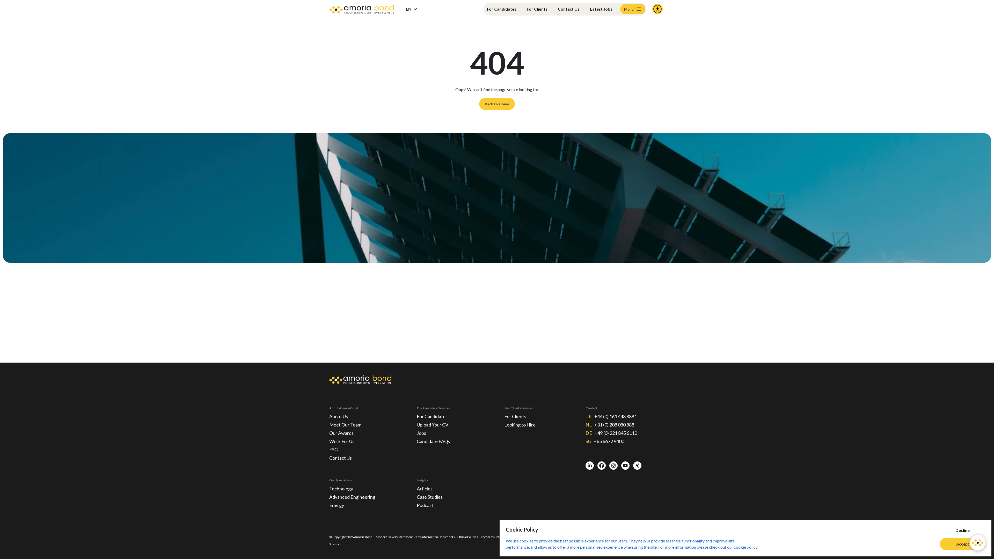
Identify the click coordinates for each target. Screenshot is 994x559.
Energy (336, 505)
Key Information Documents (435, 537)
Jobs (421, 433)
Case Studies (430, 497)
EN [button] (408, 8)
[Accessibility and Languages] (657, 9)
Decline (962, 530)
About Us (338, 416)
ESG (333, 449)
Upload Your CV (432, 425)
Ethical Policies (467, 537)
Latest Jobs (601, 8)
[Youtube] (625, 465)
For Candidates (501, 8)
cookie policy (745, 547)
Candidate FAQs (433, 441)
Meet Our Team (345, 425)
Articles (425, 488)
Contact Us (569, 8)
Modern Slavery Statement (394, 537)
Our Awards (341, 433)
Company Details (492, 537)
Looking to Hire (520, 425)
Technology (341, 488)
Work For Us (341, 441)
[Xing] (637, 465)
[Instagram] (613, 465)
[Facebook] (601, 465)
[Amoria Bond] (361, 9)
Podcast (425, 505)
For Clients (537, 8)
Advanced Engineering (352, 497)
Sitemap (334, 544)
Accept (962, 543)
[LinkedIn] (590, 465)
